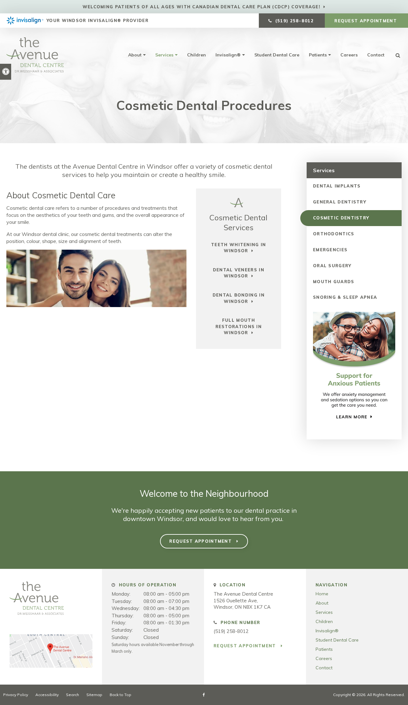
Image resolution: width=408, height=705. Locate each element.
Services (164, 55)
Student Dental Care (276, 55)
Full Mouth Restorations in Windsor (238, 326)
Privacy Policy (15, 694)
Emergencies (330, 249)
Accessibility (47, 694)
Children (196, 55)
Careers (349, 55)
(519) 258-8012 (231, 631)
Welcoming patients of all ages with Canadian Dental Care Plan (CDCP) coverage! (201, 6)
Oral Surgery (332, 265)
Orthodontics (333, 233)
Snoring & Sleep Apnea (345, 297)
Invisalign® (228, 55)
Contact (375, 55)
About (135, 55)
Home (322, 594)
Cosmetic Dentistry (341, 217)
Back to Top (120, 694)
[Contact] (51, 666)
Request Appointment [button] (366, 20)
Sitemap (94, 694)
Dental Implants (337, 185)
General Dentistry (339, 201)
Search (72, 694)
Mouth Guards (333, 281)
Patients (318, 55)
